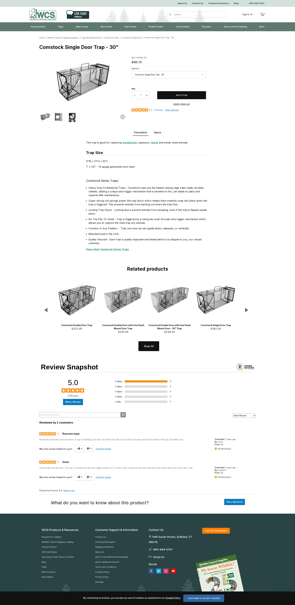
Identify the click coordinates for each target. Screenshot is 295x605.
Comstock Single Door (132, 38)
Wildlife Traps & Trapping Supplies (63, 38)
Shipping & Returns (104, 547)
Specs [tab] (157, 132)
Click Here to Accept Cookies (204, 598)
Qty (133, 88)
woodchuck (129, 142)
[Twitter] (158, 571)
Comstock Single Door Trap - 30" (159, 37)
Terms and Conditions (105, 567)
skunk (154, 142)
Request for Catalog (51, 537)
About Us (99, 552)
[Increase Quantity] (147, 95)
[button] (45, 116)
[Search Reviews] (123, 414)
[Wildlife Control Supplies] (43, 14)
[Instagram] (166, 571)
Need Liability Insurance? (107, 562)
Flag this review (103, 449)
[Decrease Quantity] (135, 95)
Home (42, 38)
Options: (135, 68)
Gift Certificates (49, 552)
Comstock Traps (111, 38)
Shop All (149, 346)
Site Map (99, 582)
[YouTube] (173, 571)
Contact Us (100, 537)
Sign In (245, 14)
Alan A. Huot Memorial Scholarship (111, 557)
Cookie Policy (172, 598)
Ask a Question (234, 502)
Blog (44, 562)
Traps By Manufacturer (91, 38)
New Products (48, 572)
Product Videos (49, 547)
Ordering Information (105, 542)
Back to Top (69, 490)
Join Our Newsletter (216, 530)
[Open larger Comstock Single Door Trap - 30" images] (83, 82)
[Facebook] (151, 571)
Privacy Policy (102, 577)
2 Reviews (158, 110)
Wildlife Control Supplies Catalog (57, 542)
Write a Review (172, 110)
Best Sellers (47, 577)
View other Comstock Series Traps (107, 249)
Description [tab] (140, 132)
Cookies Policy (102, 572)
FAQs (44, 567)
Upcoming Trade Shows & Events (58, 557)
